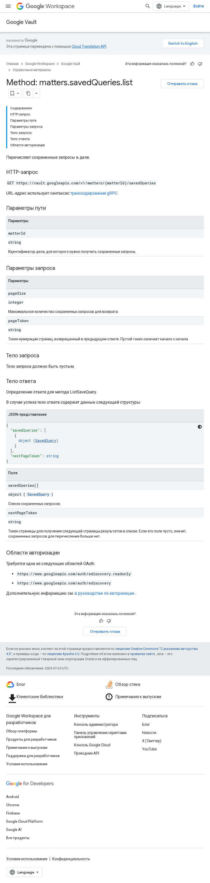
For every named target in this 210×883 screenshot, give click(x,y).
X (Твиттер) (151, 741)
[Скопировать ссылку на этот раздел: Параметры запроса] (61, 268)
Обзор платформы (21, 731)
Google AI (14, 830)
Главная (12, 64)
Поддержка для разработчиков (33, 756)
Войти (198, 6)
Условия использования (26, 764)
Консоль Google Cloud (92, 745)
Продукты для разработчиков (31, 739)
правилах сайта (142, 654)
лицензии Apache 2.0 (63, 654)
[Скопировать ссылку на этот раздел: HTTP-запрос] (43, 173)
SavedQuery (45, 440)
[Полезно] (192, 64)
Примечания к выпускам (26, 748)
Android (12, 797)
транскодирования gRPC (93, 193)
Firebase (13, 813)
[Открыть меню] (8, 6)
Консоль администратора (96, 724)
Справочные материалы (32, 70)
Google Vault (21, 22)
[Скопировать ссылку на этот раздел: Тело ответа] (42, 382)
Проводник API (86, 753)
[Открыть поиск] (148, 6)
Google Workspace (39, 64)
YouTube (149, 749)
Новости (149, 733)
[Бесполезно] (200, 64)
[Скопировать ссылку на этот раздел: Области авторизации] (65, 553)
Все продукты (17, 838)
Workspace (60, 6)
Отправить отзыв (182, 83)
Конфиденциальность (71, 859)
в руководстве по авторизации (104, 593)
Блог (146, 724)
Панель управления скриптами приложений (100, 735)
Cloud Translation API (89, 46)
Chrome (12, 805)
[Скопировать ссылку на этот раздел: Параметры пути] (52, 208)
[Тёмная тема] (200, 427)
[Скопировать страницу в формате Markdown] (28, 93)
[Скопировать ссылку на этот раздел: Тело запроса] (44, 356)
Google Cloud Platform (24, 821)
